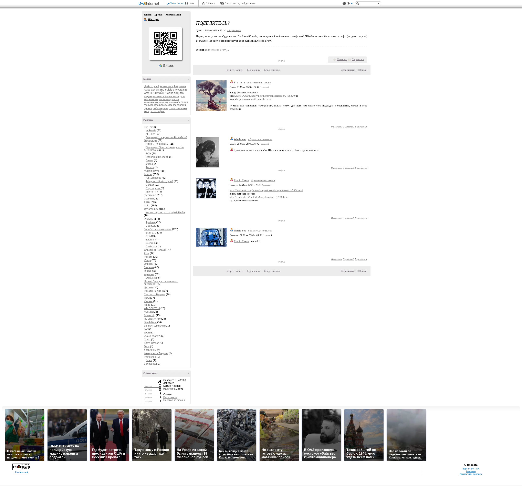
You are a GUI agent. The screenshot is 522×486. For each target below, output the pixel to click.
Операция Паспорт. (157, 157)
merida (182, 86)
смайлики (151, 277)
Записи (148, 14)
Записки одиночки (154, 325)
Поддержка (344, 3)
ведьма (179, 92)
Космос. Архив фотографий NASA (165, 212)
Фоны (149, 360)
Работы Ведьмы (153, 291)
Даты (147, 202)
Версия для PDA (470, 468)
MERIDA (150, 134)
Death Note (150, 322)
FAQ (146, 329)
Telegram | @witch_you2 (159, 181)
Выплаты (151, 232)
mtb (158, 90)
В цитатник (361, 126)
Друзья (159, 14)
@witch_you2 (151, 86)
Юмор (147, 260)
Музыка (148, 311)
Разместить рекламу (471, 474)
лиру (170, 99)
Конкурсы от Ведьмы (156, 353)
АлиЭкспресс (153, 177)
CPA (148, 236)
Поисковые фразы (174, 400)
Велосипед (150, 363)
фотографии (157, 111)
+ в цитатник (234, 30)
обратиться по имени (259, 82)
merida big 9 (150, 90)
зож (156, 99)
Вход (191, 3)
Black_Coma (241, 180)
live (176, 86)
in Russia (151, 130)
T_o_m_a (239, 82)
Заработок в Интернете (157, 229)
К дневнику (253, 69)
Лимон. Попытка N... (157, 143)
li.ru (172, 86)
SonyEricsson (151, 343)
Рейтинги (210, 3)
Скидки (150, 184)
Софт (147, 339)
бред (147, 298)
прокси (148, 108)
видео (148, 96)
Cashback (151, 246)
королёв (163, 99)
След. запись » (272, 69)
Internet (148, 174)
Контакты (471, 471)
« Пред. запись (234, 69)
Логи (146, 253)
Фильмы (148, 218)
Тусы (146, 346)
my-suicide (167, 89)
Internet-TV (152, 191)
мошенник (149, 102)
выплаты (173, 96)
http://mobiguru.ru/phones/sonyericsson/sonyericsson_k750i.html (266, 190)
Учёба (149, 164)
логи (176, 99)
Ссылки (148, 198)
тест (146, 111)
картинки (149, 274)
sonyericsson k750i (216, 49)
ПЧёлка (168, 92)
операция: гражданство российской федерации (166, 103)
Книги (147, 304)
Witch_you (240, 139)
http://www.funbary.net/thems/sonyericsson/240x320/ (266, 95)
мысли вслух (161, 102)
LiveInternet (150, 4)
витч (155, 96)
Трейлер (151, 222)
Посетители (170, 397)
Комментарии (173, 14)
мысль (172, 102)
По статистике (152, 318)
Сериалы (151, 225)
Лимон (149, 160)
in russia (165, 86)
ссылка (264, 87)
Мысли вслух (151, 170)
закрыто (149, 99)
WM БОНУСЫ (152, 308)
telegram (180, 89)
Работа (148, 257)
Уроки (147, 332)
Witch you (145, 19)
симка (165, 108)
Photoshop (150, 356)
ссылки (172, 108)
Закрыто (149, 267)
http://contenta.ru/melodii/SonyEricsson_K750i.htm (259, 196)
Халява (148, 301)
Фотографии (151, 209)
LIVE (146, 127)
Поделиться (358, 59)
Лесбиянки (150, 350)
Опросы (148, 263)
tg (186, 90)
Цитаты (148, 287)
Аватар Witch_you (165, 43)
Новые (362, 69)
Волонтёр (149, 315)
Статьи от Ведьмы (154, 294)
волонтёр (163, 96)
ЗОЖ (148, 153)
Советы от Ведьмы (155, 250)
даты (182, 96)
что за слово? (152, 336)
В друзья (168, 65)
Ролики (150, 167)
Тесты (147, 270)
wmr (146, 92)
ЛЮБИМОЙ (156, 93)
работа (157, 108)
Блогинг (150, 239)
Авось (228, 3)
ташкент (181, 108)
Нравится (342, 59)
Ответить (336, 126)
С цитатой (348, 126)
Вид (350, 4)
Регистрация (177, 3)
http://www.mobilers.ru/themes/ (253, 99)
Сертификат (153, 188)
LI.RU (147, 205)
